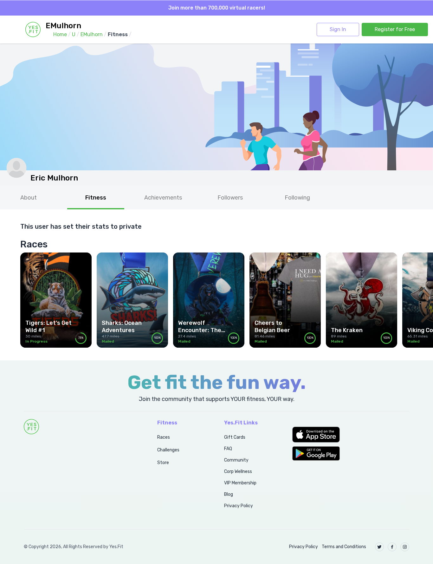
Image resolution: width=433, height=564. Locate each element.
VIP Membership (240, 483)
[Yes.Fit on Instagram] (404, 546)
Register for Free (395, 29)
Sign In (338, 29)
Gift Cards (234, 437)
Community (236, 460)
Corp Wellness (238, 471)
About (28, 197)
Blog (228, 494)
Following (297, 197)
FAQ (228, 448)
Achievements (163, 197)
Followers (230, 197)
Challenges (168, 450)
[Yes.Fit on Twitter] (379, 546)
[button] (350, 435)
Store (163, 462)
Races (163, 437)
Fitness (95, 197)
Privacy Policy (238, 505)
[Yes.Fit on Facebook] (392, 546)
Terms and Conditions (344, 546)
